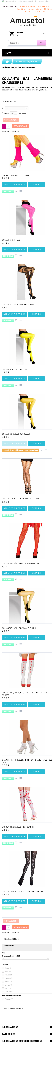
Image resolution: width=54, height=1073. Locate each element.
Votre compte (7, 7)
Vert (8, 988)
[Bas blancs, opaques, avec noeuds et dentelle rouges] (27, 670)
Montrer (5, 113)
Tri (3, 108)
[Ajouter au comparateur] (21, 191)
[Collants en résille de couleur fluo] (27, 606)
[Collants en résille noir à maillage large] (27, 476)
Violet (8, 985)
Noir (8, 971)
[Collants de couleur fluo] (27, 347)
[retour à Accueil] (7, 61)
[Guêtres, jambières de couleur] (27, 153)
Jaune (8, 981)
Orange (9, 978)
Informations (13, 1009)
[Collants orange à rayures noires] (27, 282)
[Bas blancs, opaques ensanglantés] (27, 804)
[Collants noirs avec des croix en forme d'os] (27, 869)
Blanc (8, 968)
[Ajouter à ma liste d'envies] (16, 191)
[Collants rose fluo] (27, 217)
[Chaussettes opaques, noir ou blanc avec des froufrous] (27, 737)
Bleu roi (9, 992)
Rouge (8, 975)
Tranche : (6, 956)
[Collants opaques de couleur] (27, 411)
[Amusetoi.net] (27, 20)
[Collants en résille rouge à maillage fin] (27, 541)
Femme (9, 999)
